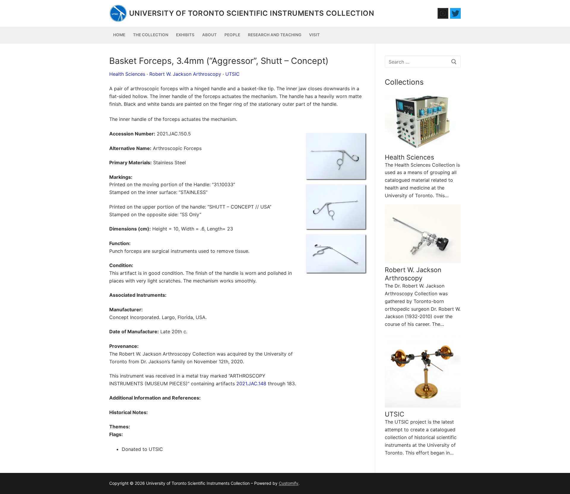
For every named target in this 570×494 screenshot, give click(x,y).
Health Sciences (127, 74)
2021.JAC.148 (251, 383)
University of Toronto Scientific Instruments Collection (251, 13)
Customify (288, 483)
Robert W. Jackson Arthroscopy (185, 74)
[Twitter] (455, 13)
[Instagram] (443, 13)
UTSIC (232, 74)
